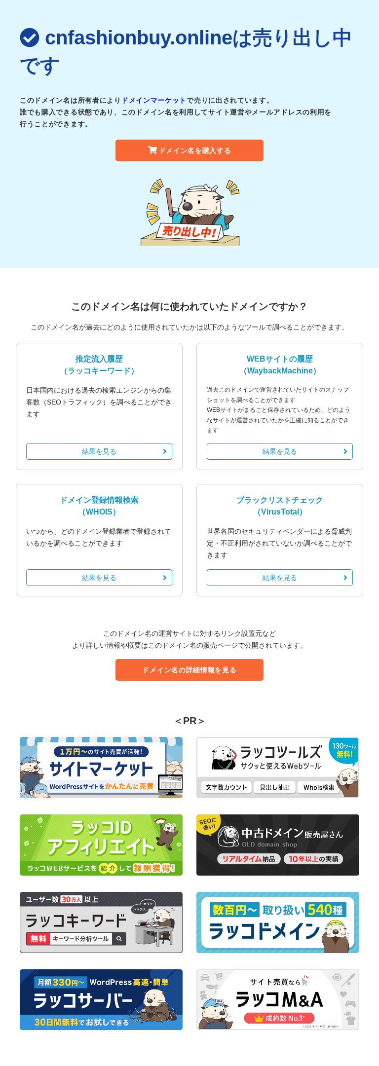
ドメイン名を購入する (195, 150)
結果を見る (99, 451)
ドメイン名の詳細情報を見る (189, 670)
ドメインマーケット (154, 100)
